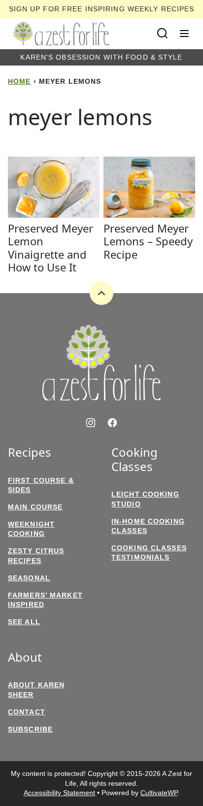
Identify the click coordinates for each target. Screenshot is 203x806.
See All (24, 622)
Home (19, 81)
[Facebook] (112, 423)
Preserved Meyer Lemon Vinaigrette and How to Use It (50, 247)
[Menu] (184, 33)
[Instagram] (91, 423)
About (25, 657)
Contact (26, 712)
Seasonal (29, 578)
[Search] (162, 33)
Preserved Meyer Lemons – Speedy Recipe (148, 241)
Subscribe (30, 729)
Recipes (29, 452)
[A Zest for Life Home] (61, 33)
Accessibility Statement (59, 793)
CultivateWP (158, 793)
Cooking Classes (134, 459)
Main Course (35, 507)
